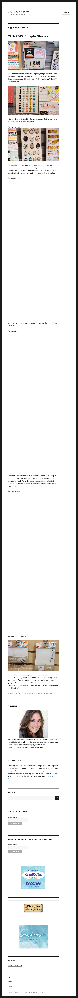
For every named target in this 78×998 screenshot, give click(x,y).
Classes (10, 986)
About (10, 982)
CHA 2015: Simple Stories (28, 36)
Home (10, 977)
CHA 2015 (26, 693)
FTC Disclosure (23, 992)
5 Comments (48, 693)
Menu (66, 13)
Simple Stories (34, 693)
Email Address (12, 817)
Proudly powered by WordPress (38, 992)
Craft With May (18, 11)
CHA (20, 693)
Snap (41, 693)
